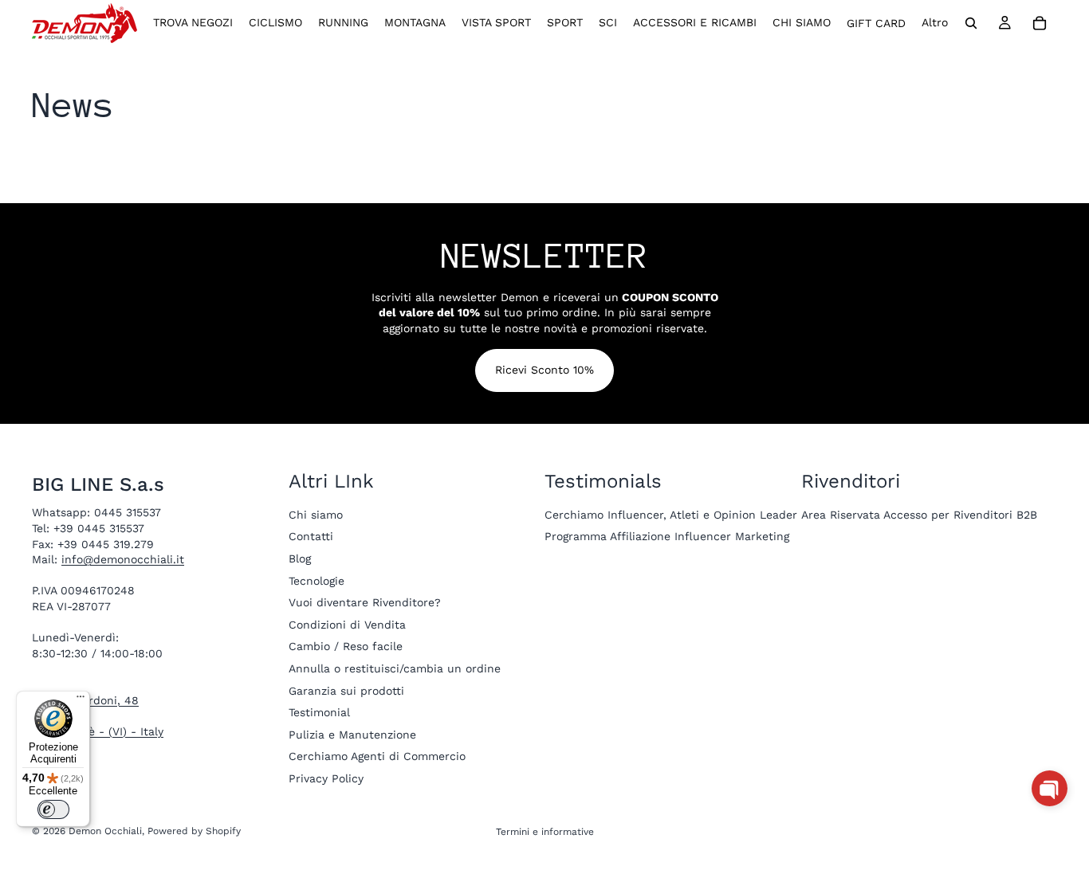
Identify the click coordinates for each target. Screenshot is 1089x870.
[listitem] (935, 23)
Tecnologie (316, 580)
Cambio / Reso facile (346, 646)
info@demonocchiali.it (122, 559)
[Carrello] (1039, 23)
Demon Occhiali (105, 831)
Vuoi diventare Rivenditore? (365, 602)
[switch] (53, 809)
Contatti (311, 536)
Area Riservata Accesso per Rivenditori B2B (919, 514)
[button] (1049, 788)
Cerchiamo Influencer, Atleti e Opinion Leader (670, 514)
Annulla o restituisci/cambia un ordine (395, 668)
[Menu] (80, 700)
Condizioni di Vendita (347, 624)
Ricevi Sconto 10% (544, 369)
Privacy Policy (326, 778)
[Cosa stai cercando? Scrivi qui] (971, 23)
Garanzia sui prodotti (346, 690)
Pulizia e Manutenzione (352, 734)
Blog (300, 558)
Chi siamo (316, 514)
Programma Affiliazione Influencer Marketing (666, 536)
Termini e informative (545, 831)
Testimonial (319, 712)
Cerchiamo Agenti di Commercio (377, 756)
